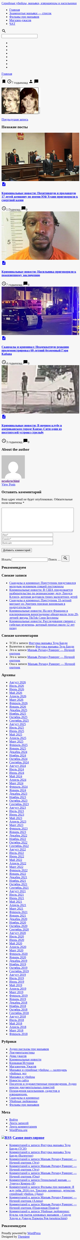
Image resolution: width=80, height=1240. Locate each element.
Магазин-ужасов (20, 20)
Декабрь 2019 (18, 960)
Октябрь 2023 (18, 800)
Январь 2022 (17, 873)
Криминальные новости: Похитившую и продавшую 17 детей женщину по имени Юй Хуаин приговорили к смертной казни (40, 196)
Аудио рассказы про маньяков (29, 1049)
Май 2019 (15, 985)
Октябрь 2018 (18, 1009)
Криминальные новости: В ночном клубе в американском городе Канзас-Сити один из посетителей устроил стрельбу (32, 429)
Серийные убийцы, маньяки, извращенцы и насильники (39, 3)
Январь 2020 (17, 957)
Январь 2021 (17, 915)
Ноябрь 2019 (17, 964)
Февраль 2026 (18, 703)
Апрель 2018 (17, 1027)
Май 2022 (15, 859)
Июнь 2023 (16, 814)
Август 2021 (17, 891)
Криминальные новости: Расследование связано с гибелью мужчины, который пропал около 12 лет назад (42, 625)
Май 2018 (15, 1023)
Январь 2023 (17, 832)
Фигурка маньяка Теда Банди (48, 643)
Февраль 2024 (18, 786)
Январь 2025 (17, 748)
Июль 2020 (16, 936)
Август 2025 (17, 724)
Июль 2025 (16, 727)
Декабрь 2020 (18, 919)
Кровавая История (21, 1063)
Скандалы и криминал (24, 1097)
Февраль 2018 (18, 1034)
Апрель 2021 (17, 905)
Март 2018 (16, 1030)
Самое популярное (28, 1138)
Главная (14, 9)
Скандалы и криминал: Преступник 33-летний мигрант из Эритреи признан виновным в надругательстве (40, 604)
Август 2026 (17, 682)
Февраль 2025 (18, 745)
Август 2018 (17, 1016)
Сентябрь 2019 (19, 971)
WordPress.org (18, 1130)
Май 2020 (15, 943)
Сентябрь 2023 (19, 804)
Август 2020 (17, 933)
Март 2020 (16, 950)
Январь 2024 (17, 790)
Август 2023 (17, 807)
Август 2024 (17, 765)
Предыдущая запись (15, 119)
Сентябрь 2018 (19, 1013)
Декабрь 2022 (18, 835)
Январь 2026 (17, 706)
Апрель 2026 (17, 696)
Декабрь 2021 (18, 877)
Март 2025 (16, 741)
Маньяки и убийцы (22, 1076)
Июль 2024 (16, 769)
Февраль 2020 (18, 953)
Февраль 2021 (18, 912)
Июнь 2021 (16, 898)
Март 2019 (16, 992)
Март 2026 (16, 699)
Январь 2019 (17, 999)
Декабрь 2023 (18, 793)
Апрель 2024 (17, 779)
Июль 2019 (16, 978)
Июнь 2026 (16, 689)
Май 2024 (15, 776)
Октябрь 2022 (18, 842)
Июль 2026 (16, 685)
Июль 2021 (16, 894)
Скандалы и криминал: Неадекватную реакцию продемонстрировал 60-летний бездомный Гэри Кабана (35, 350)
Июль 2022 (16, 853)
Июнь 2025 (16, 731)
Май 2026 (15, 692)
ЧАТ (12, 23)
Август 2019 (17, 974)
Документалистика (22, 1052)
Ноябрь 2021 (17, 880)
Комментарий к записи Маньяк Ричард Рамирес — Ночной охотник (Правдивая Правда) (43, 1206)
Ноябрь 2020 (17, 922)
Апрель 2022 (17, 863)
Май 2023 (15, 818)
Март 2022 (16, 866)
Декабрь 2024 (18, 752)
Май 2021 (15, 901)
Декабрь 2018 (18, 1002)
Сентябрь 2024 (19, 762)
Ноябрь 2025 (17, 713)
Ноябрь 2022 (17, 839)
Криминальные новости (25, 1059)
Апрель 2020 (17, 947)
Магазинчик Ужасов (22, 1066)
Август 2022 (17, 849)
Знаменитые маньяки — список (30, 13)
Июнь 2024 (16, 772)
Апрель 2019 (17, 988)
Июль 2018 (16, 1020)
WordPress (34, 1233)
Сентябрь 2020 (19, 929)
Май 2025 (15, 734)
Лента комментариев (23, 1126)
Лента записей (19, 1123)
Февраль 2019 (18, 995)
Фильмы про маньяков (24, 16)
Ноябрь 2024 (17, 755)
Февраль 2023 (18, 828)
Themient (24, 1236)
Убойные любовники (23, 1101)
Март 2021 (16, 908)
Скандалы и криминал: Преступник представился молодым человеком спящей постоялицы (42, 584)
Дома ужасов (18, 1056)
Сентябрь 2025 (19, 720)
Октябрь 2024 (18, 759)
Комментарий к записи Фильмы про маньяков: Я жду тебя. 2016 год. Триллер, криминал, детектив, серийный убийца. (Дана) (42, 1190)
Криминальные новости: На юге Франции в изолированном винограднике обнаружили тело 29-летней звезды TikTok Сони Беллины (43, 614)
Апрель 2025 (17, 738)
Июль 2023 (16, 811)
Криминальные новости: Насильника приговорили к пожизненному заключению (39, 273)
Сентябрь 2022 (19, 846)
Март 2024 (16, 783)
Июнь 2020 (16, 940)
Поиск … (54, 559)
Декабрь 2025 (18, 710)
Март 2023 (16, 825)
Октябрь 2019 (18, 967)
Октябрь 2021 (18, 884)
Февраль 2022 (18, 870)
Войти (13, 1119)
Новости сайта (19, 1080)
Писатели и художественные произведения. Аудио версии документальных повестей (43, 1085)
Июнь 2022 (16, 856)
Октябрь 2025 (18, 717)
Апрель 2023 (17, 821)
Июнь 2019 (16, 981)
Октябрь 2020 (18, 926)
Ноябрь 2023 (17, 797)
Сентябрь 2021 (19, 887)
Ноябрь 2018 (17, 1006)
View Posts (8, 484)
